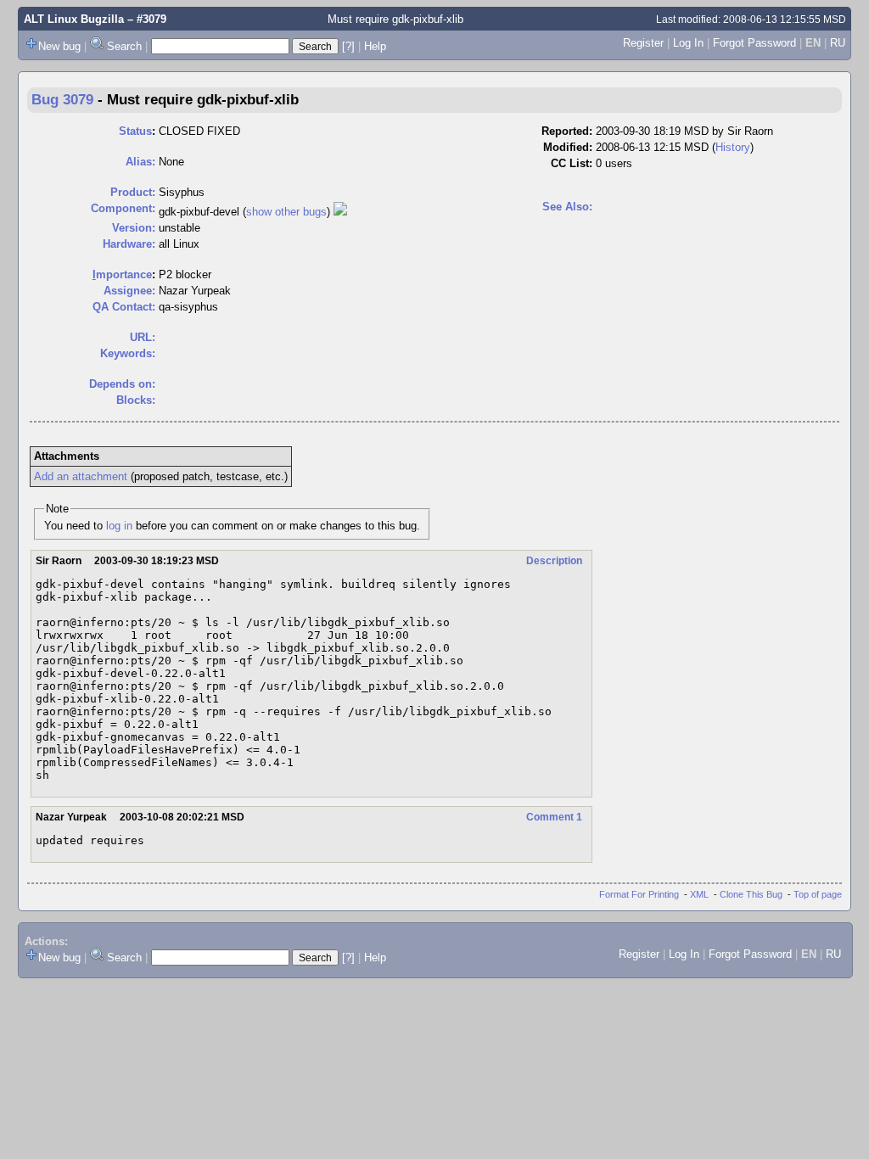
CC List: (571, 163)
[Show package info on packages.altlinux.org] (340, 211)
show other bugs (286, 211)
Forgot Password (754, 42)
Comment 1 (554, 817)
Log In (688, 42)
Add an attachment (80, 476)
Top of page (817, 894)
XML (699, 894)
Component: (123, 208)
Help (375, 46)
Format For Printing (639, 894)
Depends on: (122, 384)
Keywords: (127, 353)
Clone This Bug (751, 894)
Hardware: (129, 244)
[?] (348, 46)
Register (643, 42)
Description (554, 561)
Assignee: (129, 290)
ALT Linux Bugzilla (74, 19)
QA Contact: (124, 306)
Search (124, 46)
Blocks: (135, 400)
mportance (122, 274)
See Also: (567, 206)
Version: (133, 227)
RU (837, 42)
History (732, 147)
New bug (59, 46)
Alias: (140, 161)
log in (119, 525)
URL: (142, 337)
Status (135, 131)
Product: (132, 192)
